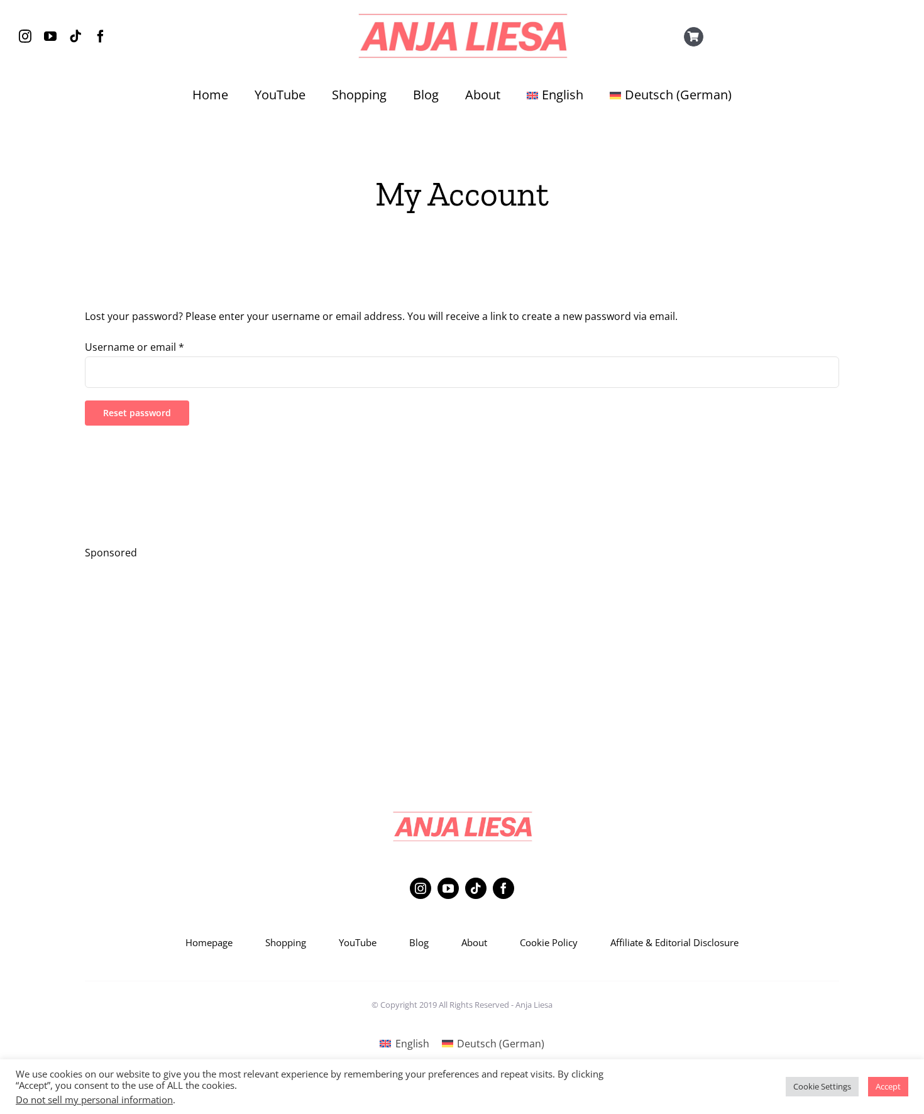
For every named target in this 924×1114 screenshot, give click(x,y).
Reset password (137, 413)
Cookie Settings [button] (822, 1086)
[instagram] (25, 36)
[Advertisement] (462, 660)
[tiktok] (75, 36)
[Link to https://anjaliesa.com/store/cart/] (694, 37)
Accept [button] (888, 1086)
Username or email (134, 347)
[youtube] (50, 36)
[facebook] (100, 36)
